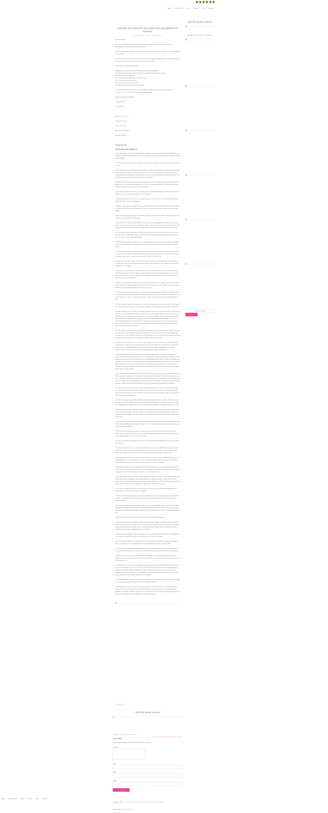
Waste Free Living (156, 35)
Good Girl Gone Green (130, 802)
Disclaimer (161, 802)
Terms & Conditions (151, 802)
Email (115, 772)
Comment (116, 747)
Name (115, 763)
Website (115, 780)
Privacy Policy (141, 802)
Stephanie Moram (130, 9)
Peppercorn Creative (127, 809)
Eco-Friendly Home (139, 35)
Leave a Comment (120, 704)
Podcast (148, 35)
